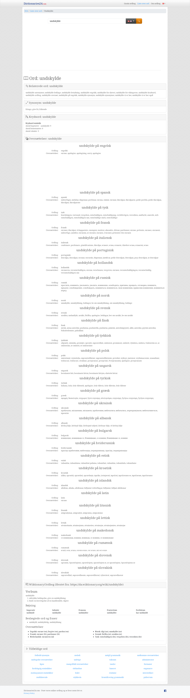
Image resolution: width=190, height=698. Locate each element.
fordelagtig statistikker (42, 668)
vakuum (112, 660)
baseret (113, 668)
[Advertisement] (95, 47)
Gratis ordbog (130, 3)
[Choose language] (131, 21)
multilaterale (42, 677)
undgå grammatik (112, 655)
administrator (148, 660)
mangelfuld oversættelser (77, 664)
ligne (42, 664)
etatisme (112, 673)
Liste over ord (143, 3)
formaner (148, 664)
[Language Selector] (163, 3)
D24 (26, 11)
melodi (77, 655)
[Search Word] (139, 21)
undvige (77, 660)
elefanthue (77, 668)
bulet (77, 673)
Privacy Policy (29, 693)
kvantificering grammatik (113, 677)
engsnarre (148, 668)
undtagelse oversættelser (42, 660)
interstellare (148, 673)
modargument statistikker (42, 673)
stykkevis (77, 677)
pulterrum (148, 677)
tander (113, 664)
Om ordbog (156, 3)
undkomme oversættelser (148, 655)
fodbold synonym (42, 655)
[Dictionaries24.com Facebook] (165, 690)
